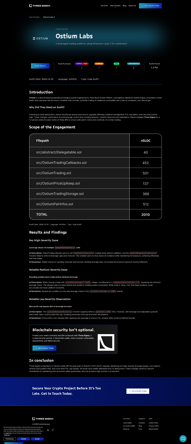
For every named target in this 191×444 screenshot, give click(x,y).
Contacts (142, 423)
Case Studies (115, 6)
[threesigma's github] (53, 430)
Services (104, 6)
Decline (23, 439)
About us (126, 429)
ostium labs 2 (49, 17)
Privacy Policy (154, 426)
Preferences (10, 439)
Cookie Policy (153, 423)
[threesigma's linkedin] (48, 430)
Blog (124, 6)
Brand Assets (153, 429)
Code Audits (127, 423)
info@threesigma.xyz (41, 424)
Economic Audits (129, 426)
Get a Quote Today (151, 6)
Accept (37, 439)
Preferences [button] (7, 435)
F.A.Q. (140, 429)
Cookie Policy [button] (8, 433)
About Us (132, 6)
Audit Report (40, 66)
